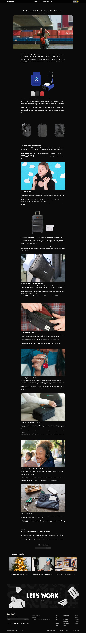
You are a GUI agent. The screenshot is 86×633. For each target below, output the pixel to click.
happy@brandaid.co (36, 615)
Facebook (77, 621)
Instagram (77, 615)
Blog (48, 1)
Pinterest (76, 619)
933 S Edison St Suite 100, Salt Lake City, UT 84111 (41, 619)
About (35, 1)
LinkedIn (76, 617)
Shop (51, 1)
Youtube (76, 623)
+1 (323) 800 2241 (35, 617)
